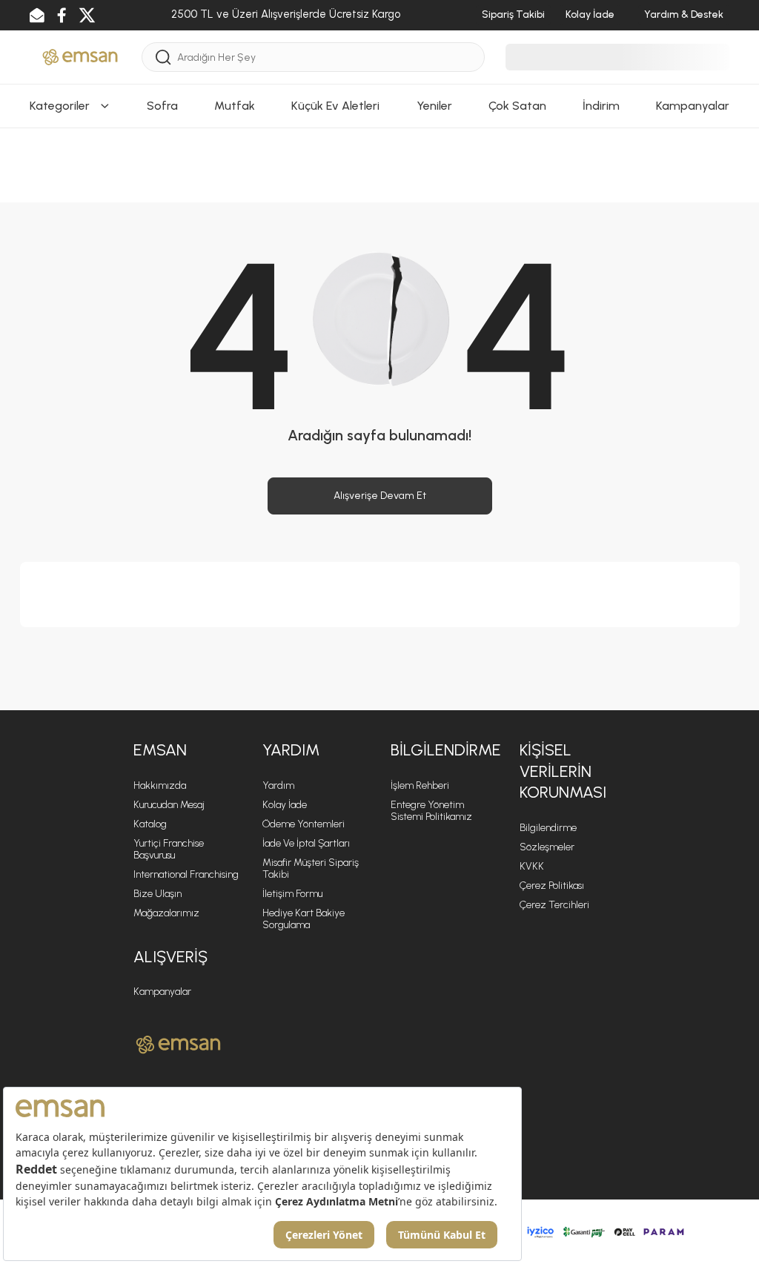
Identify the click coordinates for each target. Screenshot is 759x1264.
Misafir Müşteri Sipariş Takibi (310, 868)
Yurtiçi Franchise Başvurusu (168, 849)
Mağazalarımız (166, 913)
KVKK (532, 866)
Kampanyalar (162, 991)
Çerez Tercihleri (554, 905)
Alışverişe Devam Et (380, 495)
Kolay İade (284, 804)
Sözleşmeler (547, 847)
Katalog (150, 824)
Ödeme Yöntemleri (303, 824)
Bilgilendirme (548, 827)
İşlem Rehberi (420, 785)
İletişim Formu (292, 893)
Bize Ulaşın (157, 893)
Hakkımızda (159, 785)
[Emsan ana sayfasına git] (178, 1044)
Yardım (278, 785)
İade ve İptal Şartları (306, 843)
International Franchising (186, 874)
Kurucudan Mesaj (169, 804)
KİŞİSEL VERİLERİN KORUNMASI (563, 771)
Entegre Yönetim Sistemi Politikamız (431, 810)
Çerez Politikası (552, 885)
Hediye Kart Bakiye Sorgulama (303, 919)
